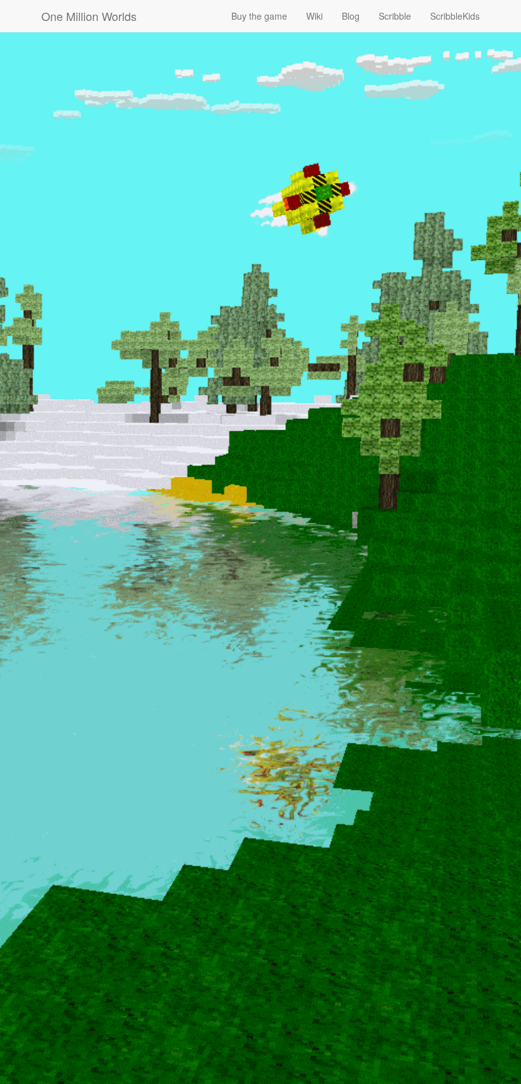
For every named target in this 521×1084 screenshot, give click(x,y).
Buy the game (259, 16)
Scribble (395, 16)
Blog (351, 16)
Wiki (314, 16)
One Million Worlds (89, 16)
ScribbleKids (455, 16)
